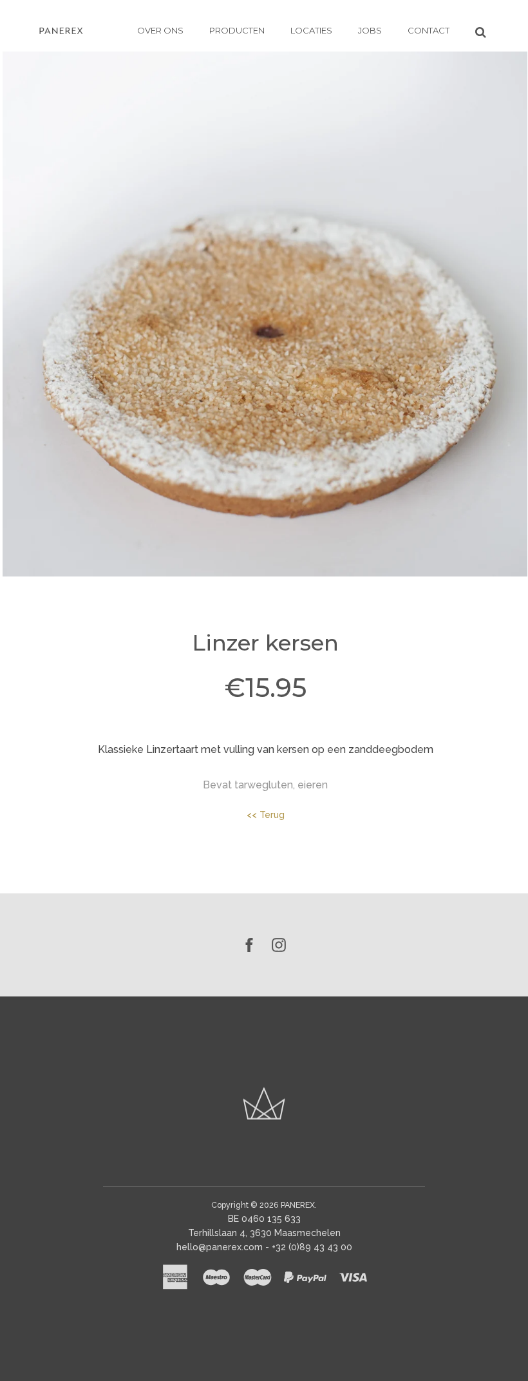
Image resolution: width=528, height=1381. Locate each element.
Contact (428, 30)
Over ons (160, 30)
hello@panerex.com (219, 1247)
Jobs (370, 30)
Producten (237, 30)
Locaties (311, 30)
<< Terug (266, 815)
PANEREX (298, 1205)
